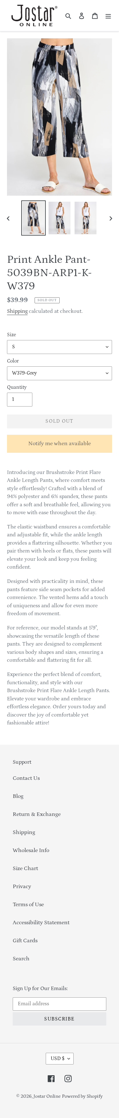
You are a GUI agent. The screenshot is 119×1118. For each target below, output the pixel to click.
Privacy (22, 886)
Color (13, 361)
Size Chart (25, 868)
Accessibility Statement (41, 922)
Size (11, 335)
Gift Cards (25, 941)
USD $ (57, 1058)
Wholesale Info (31, 850)
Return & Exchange (37, 814)
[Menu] (108, 15)
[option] (34, 218)
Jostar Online (47, 1096)
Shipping (17, 311)
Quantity (17, 387)
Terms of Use (28, 904)
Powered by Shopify (82, 1096)
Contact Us (26, 778)
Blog (18, 796)
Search (21, 959)
